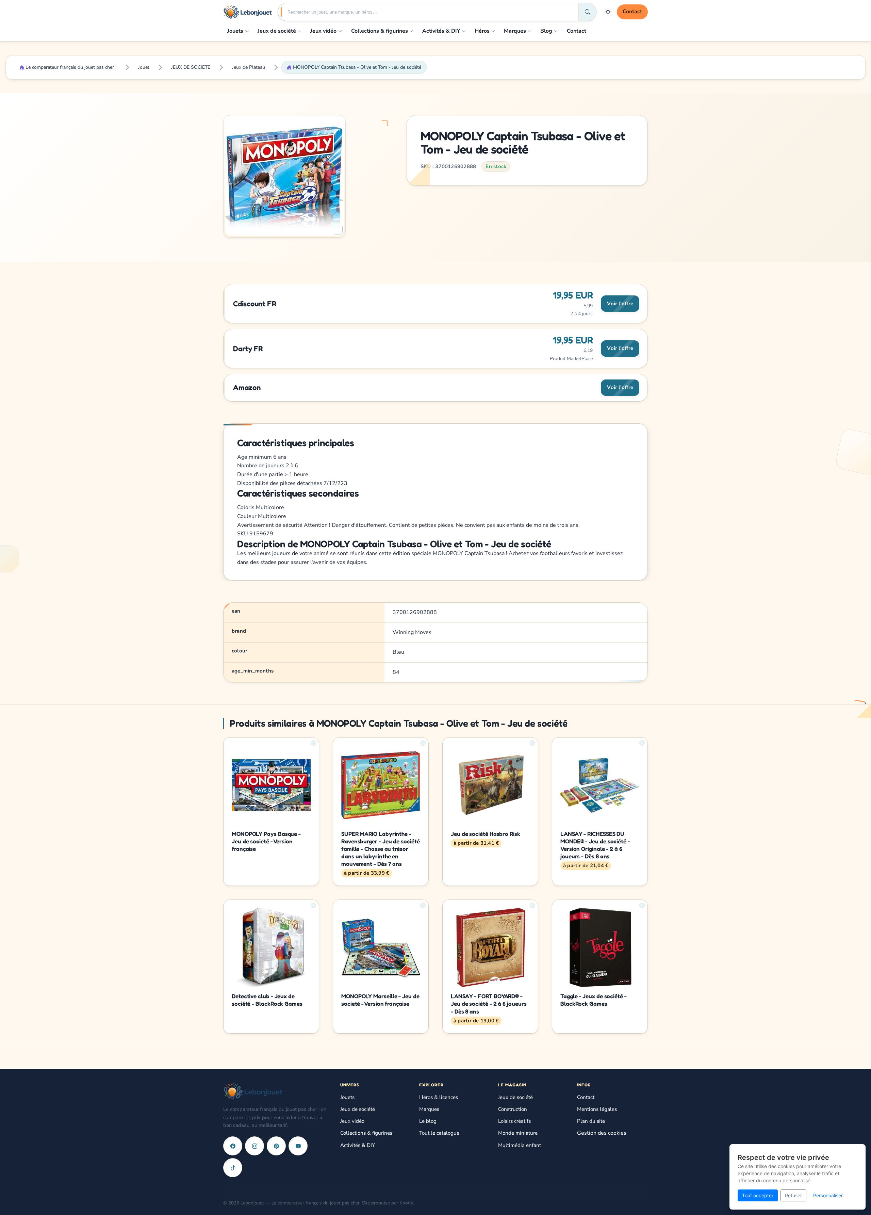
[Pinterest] (276, 1145)
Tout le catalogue (439, 1133)
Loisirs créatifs (514, 1121)
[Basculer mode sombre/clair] (608, 12)
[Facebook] (232, 1145)
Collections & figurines (379, 31)
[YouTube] (298, 1145)
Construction (512, 1109)
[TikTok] (232, 1167)
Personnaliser (828, 1195)
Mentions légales (597, 1109)
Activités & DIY (441, 31)
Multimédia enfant (519, 1145)
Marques (515, 31)
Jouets (235, 31)
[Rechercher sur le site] (587, 12)
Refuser (793, 1195)
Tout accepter (757, 1195)
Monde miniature (518, 1133)
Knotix (406, 1203)
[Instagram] (254, 1145)
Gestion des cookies (601, 1133)
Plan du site (591, 1121)
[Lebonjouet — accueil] (247, 12)
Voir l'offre (620, 303)
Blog (546, 31)
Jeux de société (277, 31)
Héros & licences (438, 1097)
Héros (482, 31)
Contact (632, 11)
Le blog (428, 1121)
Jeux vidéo (323, 31)
